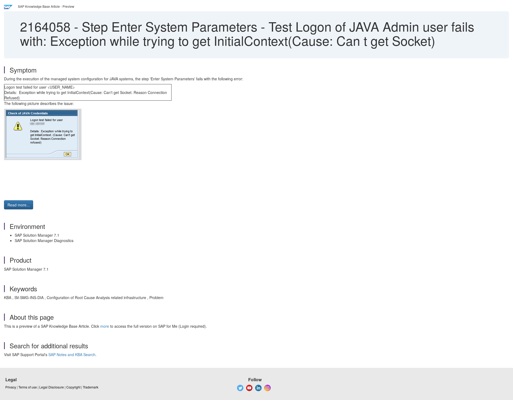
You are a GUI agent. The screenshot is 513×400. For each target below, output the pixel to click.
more (104, 326)
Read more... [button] (18, 204)
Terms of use (27, 387)
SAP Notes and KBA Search (71, 354)
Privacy (10, 387)
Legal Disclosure (51, 387)
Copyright (73, 387)
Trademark (90, 387)
